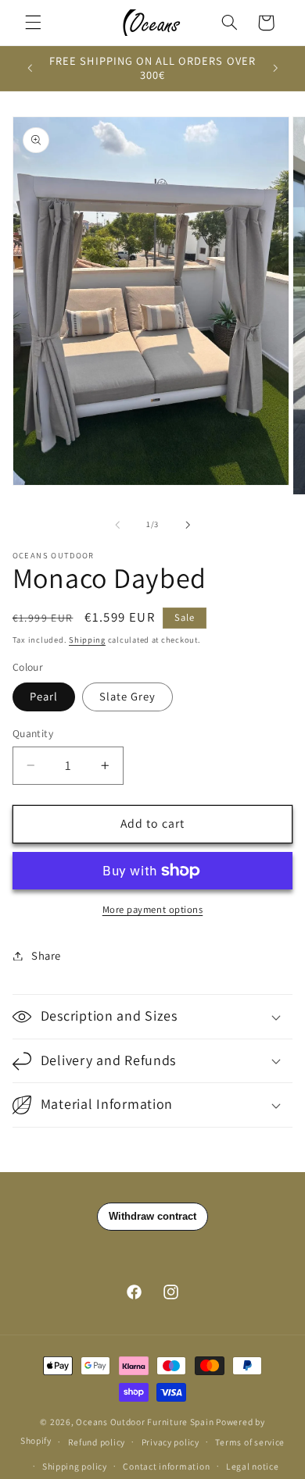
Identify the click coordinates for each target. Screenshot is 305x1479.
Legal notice (252, 1466)
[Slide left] (117, 525)
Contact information (166, 1466)
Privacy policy (170, 1442)
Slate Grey (127, 696)
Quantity (33, 733)
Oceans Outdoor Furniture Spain (145, 1421)
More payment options (152, 909)
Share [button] (46, 955)
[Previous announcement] (30, 68)
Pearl (44, 696)
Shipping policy (74, 1466)
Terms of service (250, 1442)
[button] (33, 23)
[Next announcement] (275, 68)
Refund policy (97, 1442)
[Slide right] (187, 525)
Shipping (87, 639)
